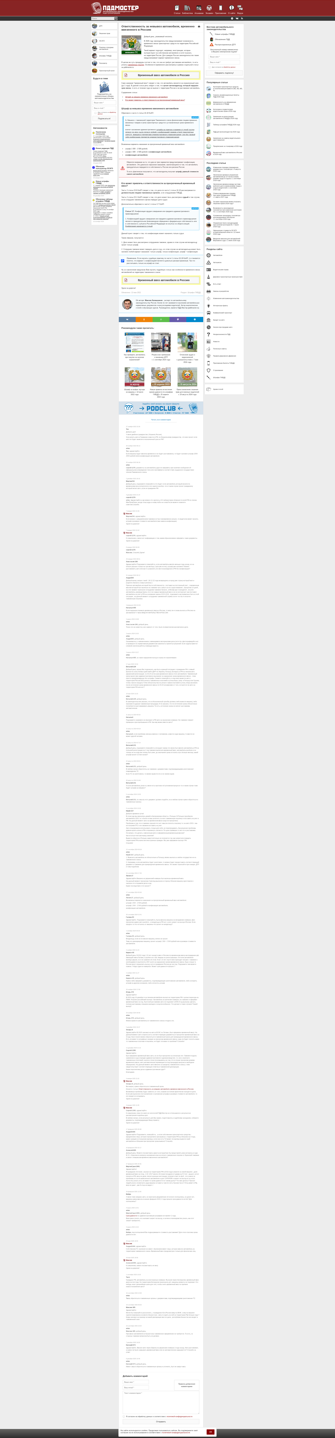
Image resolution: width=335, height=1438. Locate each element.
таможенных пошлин (136, 65)
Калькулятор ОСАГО (100, 170)
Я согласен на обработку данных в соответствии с (159, 1416)
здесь (104, 156)
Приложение (220, 13)
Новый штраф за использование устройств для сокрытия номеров (102, 217)
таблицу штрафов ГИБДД (101, 193)
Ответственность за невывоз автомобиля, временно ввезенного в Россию (166, 1089)
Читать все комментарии (161, 420)
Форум (240, 13)
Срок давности (131, 1216)
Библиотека (187, 13)
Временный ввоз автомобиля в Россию (164, 75)
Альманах (199, 13)
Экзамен (209, 13)
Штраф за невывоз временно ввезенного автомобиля (146, 97)
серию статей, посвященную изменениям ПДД (102, 159)
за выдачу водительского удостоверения (101, 140)
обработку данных (229, 67)
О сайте (231, 13)
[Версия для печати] (199, 26)
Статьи (177, 13)
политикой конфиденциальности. (176, 1432)
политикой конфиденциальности (179, 1416)
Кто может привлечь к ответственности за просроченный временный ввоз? (155, 100)
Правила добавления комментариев (186, 1385)
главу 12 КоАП (105, 191)
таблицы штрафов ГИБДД (106, 205)
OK (210, 1432)
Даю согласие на (107, 113)
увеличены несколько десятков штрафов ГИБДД (104, 187)
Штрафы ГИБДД (194, 292)
